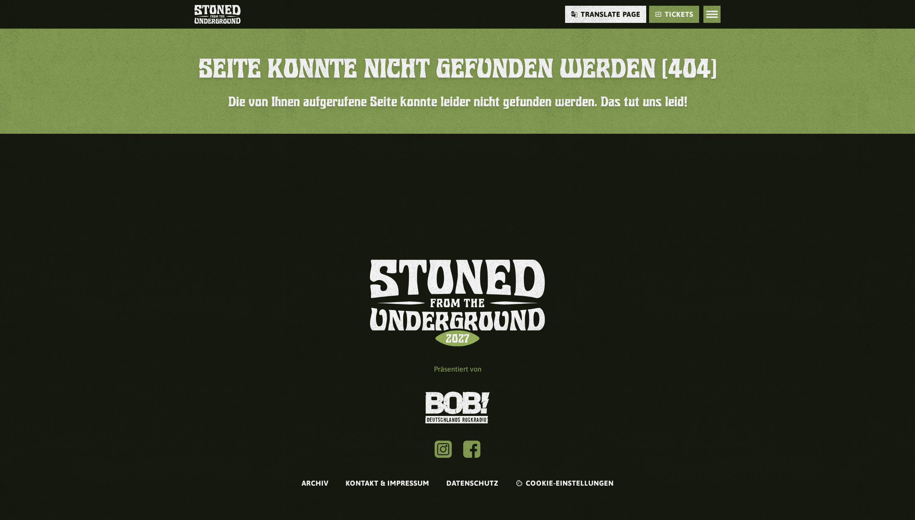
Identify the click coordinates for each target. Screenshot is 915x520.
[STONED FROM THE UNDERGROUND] (217, 14)
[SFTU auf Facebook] (471, 449)
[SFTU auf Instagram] (443, 449)
